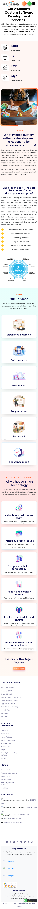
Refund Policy (6, 779)
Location (4, 758)
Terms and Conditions (9, 773)
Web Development (7, 688)
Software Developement (9, 700)
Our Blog (4, 788)
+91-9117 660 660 (23, 815)
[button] (33, 3)
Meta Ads (4, 713)
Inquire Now (18, 668)
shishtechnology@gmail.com (13, 822)
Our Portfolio (6, 743)
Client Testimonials (8, 740)
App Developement (8, 704)
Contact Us (5, 734)
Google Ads (5, 710)
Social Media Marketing (9, 707)
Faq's (3, 750)
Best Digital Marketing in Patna (9, 754)
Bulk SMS (4, 716)
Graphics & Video (7, 691)
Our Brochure (6, 747)
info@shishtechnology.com (12, 819)
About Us (4, 731)
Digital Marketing (7, 694)
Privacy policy (6, 776)
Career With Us (6, 737)
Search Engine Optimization (11, 697)
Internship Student (7, 770)
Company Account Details (7, 784)
